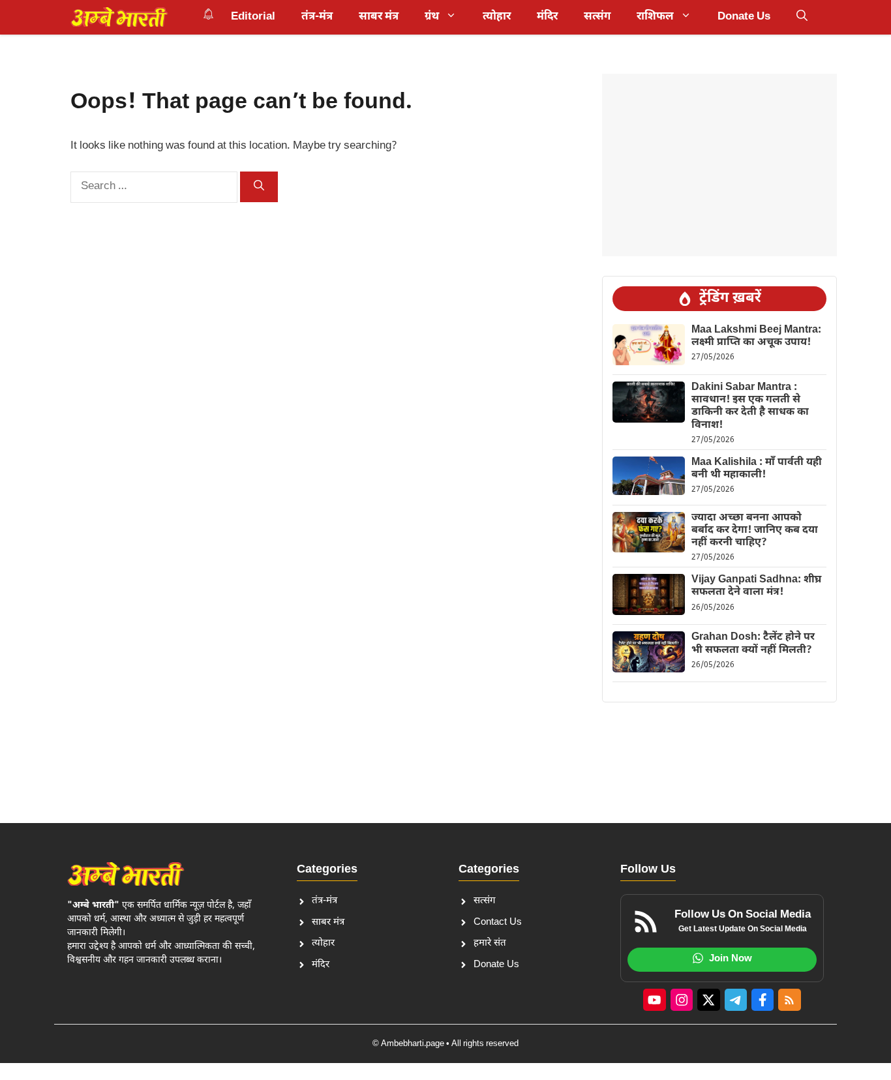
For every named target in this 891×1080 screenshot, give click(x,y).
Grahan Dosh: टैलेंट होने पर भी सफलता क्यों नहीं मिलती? (753, 644)
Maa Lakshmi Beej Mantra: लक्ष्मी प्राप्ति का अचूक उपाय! (756, 336)
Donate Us (743, 17)
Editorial (253, 17)
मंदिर (547, 17)
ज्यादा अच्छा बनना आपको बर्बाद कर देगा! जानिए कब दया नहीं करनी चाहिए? (754, 530)
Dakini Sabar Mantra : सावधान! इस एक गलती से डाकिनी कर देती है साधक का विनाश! (750, 406)
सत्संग (597, 17)
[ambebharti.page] (119, 17)
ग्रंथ (432, 17)
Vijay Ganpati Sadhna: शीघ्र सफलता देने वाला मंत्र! (756, 586)
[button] (802, 17)
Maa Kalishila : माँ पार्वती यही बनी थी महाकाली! (756, 469)
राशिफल (655, 17)
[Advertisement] (719, 165)
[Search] (259, 187)
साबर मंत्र (379, 17)
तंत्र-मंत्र (317, 17)
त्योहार (497, 17)
